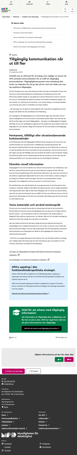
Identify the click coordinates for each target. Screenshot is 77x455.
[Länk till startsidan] (32, 10)
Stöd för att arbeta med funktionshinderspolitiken (30, 293)
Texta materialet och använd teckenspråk (27, 37)
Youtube (7, 451)
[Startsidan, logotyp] (20, 435)
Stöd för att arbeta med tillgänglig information (41, 328)
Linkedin (7, 447)
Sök (65, 11)
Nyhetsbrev (46, 447)
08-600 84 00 (9, 381)
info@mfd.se (9, 384)
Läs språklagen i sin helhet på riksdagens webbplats (28, 260)
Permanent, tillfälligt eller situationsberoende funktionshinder (34, 28)
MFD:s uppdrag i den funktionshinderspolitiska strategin (32, 42)
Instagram (46, 444)
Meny (72, 11)
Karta (6, 407)
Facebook (8, 444)
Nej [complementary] (70, 359)
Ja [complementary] (60, 359)
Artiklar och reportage (14, 371)
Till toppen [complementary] (34, 371)
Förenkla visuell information (23, 33)
